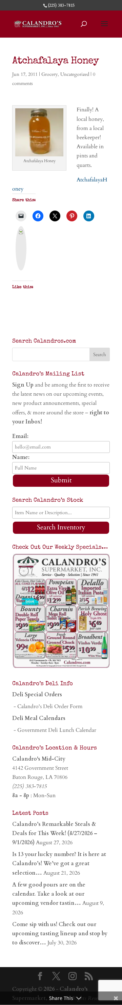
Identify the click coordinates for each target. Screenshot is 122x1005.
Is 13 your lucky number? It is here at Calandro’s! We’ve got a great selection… (59, 863)
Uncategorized (74, 74)
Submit (61, 480)
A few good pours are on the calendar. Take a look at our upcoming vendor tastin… (48, 894)
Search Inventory (61, 527)
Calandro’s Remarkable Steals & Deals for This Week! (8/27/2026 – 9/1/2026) (54, 833)
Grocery (49, 74)
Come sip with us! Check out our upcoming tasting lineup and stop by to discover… (59, 933)
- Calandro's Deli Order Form (47, 706)
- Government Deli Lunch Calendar (54, 730)
